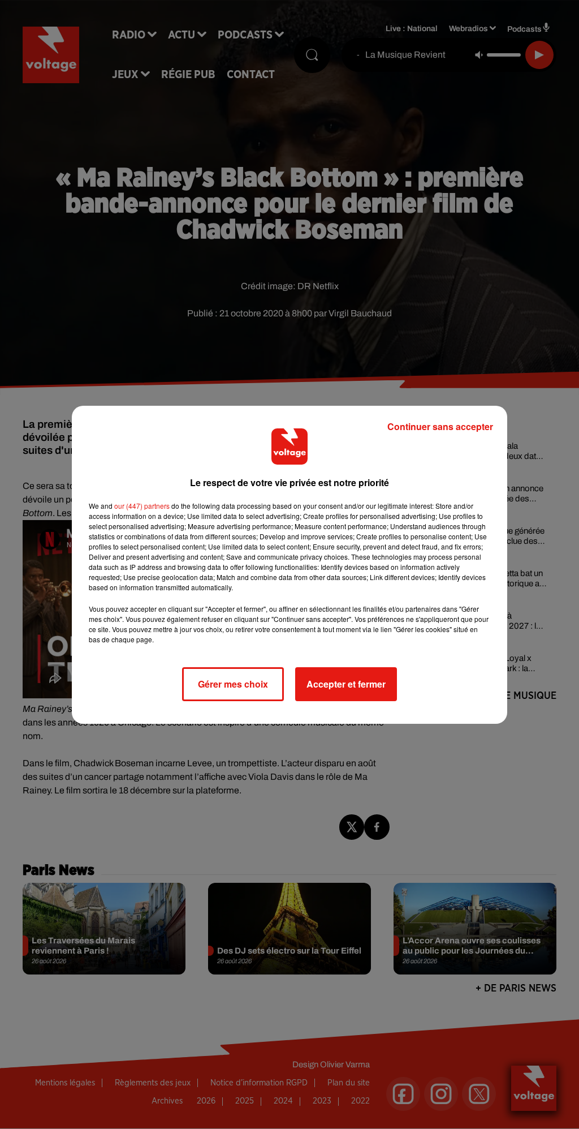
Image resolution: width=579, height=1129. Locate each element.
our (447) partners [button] (142, 505)
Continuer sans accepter (440, 426)
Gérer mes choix (233, 683)
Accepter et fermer (346, 683)
